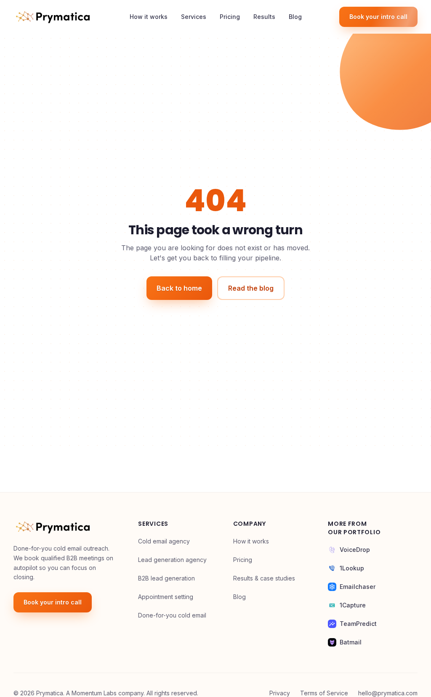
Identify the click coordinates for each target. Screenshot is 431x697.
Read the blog (251, 288)
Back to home (179, 288)
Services (193, 16)
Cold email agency (164, 541)
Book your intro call (378, 16)
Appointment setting (165, 596)
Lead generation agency (172, 559)
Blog (295, 16)
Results (264, 16)
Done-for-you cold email (172, 615)
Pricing (230, 16)
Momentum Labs (94, 693)
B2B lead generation (166, 578)
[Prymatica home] (52, 16)
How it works (149, 16)
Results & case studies (264, 578)
